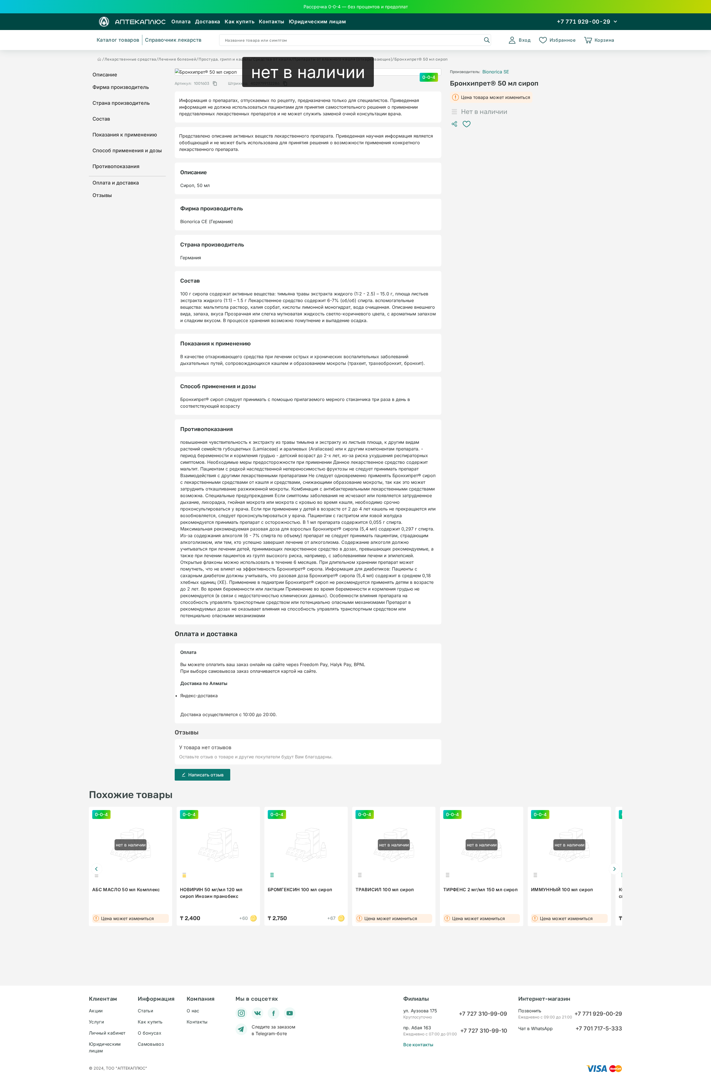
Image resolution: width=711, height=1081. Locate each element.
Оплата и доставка (115, 183)
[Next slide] (614, 869)
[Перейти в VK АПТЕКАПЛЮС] (257, 1013)
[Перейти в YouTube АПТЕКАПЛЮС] (290, 1013)
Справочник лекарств (173, 40)
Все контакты (418, 1044)
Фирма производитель (120, 87)
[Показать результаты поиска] (486, 39)
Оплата (181, 21)
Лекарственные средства (130, 59)
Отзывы (102, 195)
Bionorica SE (495, 71)
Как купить (239, 21)
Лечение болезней (177, 59)
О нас (193, 1010)
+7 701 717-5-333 (598, 1028)
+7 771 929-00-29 (598, 1013)
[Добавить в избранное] (466, 123)
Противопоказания (115, 166)
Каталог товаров (118, 40)
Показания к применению (124, 135)
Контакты (271, 21)
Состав (101, 119)
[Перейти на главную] (99, 59)
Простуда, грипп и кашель (225, 59)
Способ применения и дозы (127, 150)
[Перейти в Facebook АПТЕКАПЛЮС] (273, 1013)
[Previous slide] (96, 869)
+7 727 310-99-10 (483, 1030)
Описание (104, 75)
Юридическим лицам (317, 21)
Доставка (207, 21)
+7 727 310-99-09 (483, 1013)
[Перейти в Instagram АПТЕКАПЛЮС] (241, 1013)
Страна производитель (121, 103)
